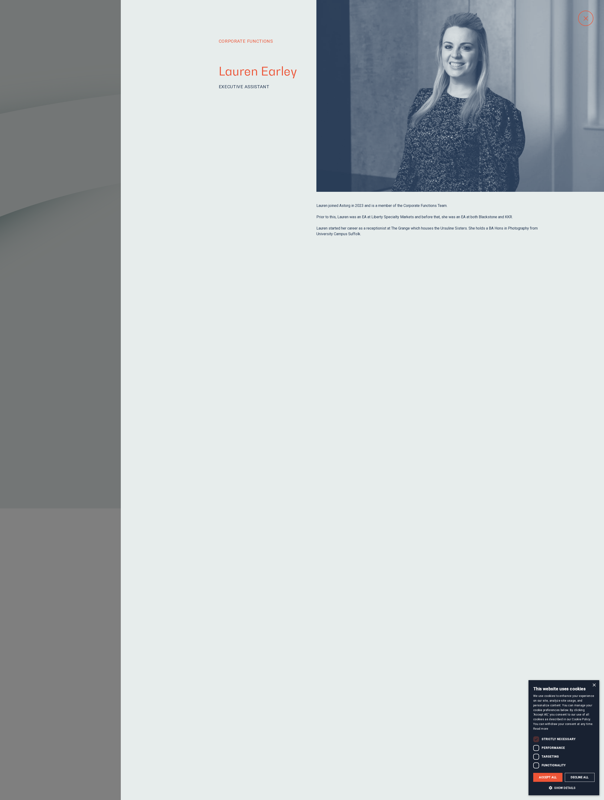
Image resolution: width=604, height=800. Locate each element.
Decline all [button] (579, 777)
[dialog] (563, 737)
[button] (564, 788)
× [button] (594, 685)
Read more (540, 728)
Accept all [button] (548, 777)
